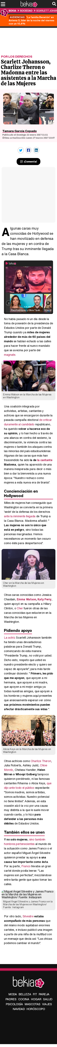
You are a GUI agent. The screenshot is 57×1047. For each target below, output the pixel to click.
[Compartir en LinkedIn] (36, 150)
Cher (20, 608)
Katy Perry (44, 599)
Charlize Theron (41, 761)
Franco (26, 866)
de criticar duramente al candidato (28, 422)
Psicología (14, 1004)
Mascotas (32, 1004)
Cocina (23, 999)
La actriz (9, 637)
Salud (47, 999)
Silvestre (28, 916)
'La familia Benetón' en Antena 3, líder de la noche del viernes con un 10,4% (31, 20)
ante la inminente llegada (19, 516)
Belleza (25, 994)
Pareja (44, 994)
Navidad (19, 1009)
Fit (35, 994)
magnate (9, 355)
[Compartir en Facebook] (28, 150)
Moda (13, 994)
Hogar (36, 999)
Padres (11, 999)
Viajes (47, 1004)
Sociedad (26, 10)
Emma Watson (26, 599)
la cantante (44, 460)
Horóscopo (36, 1009)
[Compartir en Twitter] (21, 150)
